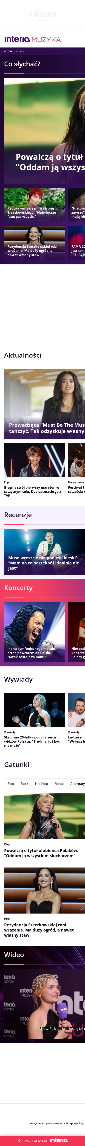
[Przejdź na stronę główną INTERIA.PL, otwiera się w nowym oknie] (17, 39)
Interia (8, 51)
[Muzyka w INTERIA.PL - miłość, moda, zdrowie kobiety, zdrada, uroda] (46, 39)
